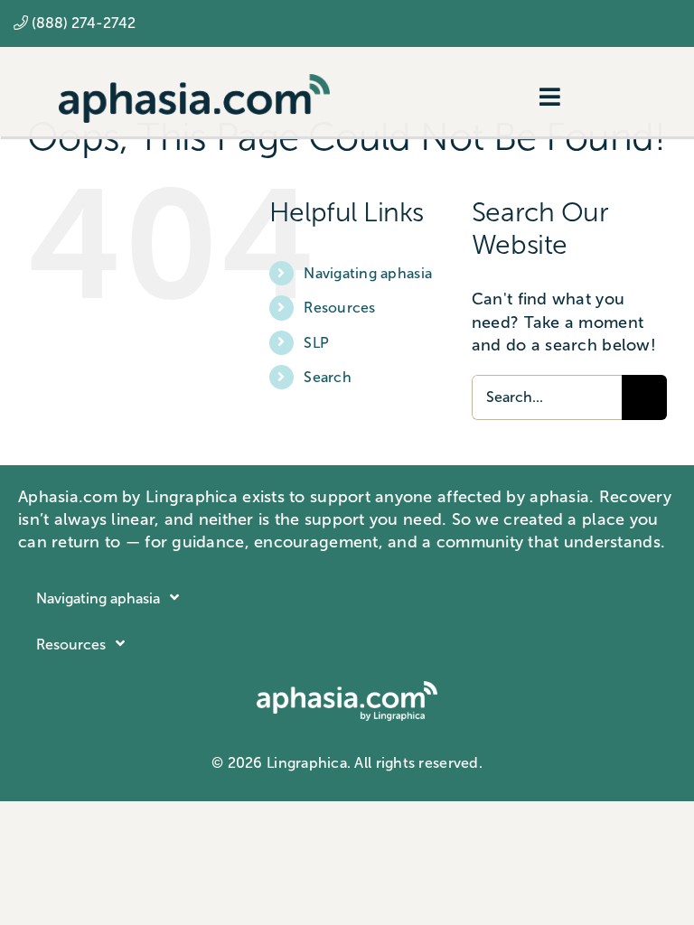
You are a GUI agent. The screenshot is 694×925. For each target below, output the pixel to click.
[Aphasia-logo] (194, 82)
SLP (316, 342)
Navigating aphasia (368, 273)
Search (328, 377)
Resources (339, 307)
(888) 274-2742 (84, 23)
